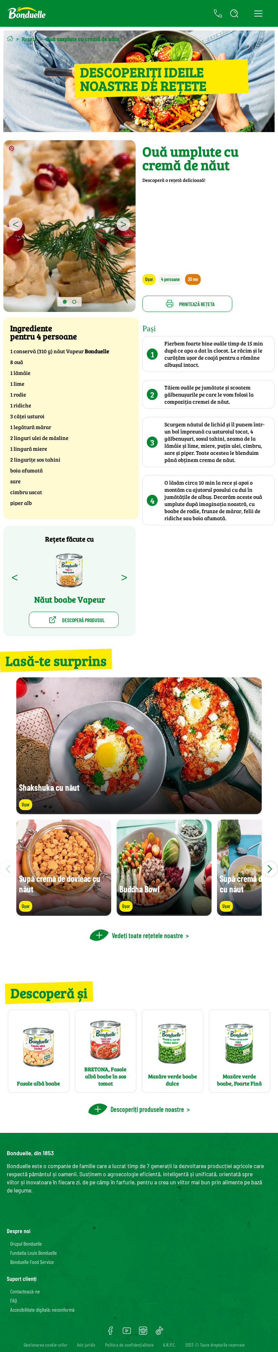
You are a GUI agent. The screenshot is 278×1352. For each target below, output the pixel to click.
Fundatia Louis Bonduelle (33, 1252)
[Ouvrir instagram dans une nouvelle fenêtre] (143, 1333)
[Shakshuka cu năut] (139, 811)
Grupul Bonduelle (26, 1243)
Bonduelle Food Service (32, 1262)
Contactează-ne (25, 1291)
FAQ (13, 1300)
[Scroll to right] (270, 869)
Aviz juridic (86, 1345)
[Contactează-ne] (218, 13)
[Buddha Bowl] (164, 912)
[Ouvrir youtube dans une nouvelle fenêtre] (127, 1333)
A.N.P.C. (169, 1345)
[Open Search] (234, 13)
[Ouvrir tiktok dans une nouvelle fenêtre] (159, 1333)
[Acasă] (10, 38)
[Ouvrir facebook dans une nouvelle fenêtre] (110, 1333)
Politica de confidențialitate (129, 1345)
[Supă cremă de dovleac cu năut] (63, 912)
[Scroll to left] (8, 869)
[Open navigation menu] (258, 13)
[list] (139, 869)
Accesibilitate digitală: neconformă (42, 1309)
